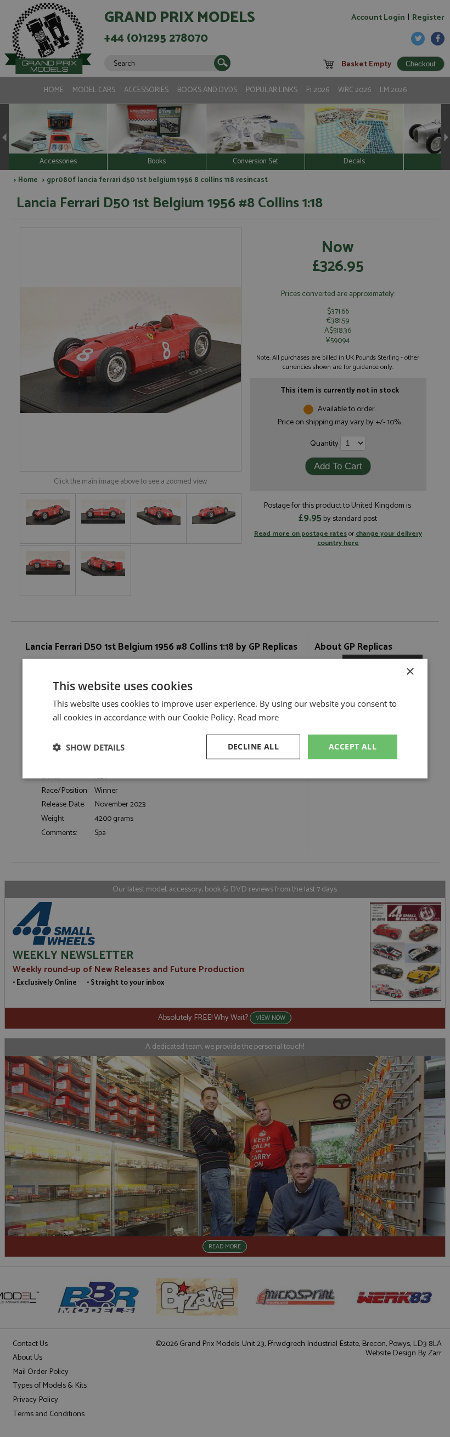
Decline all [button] (253, 746)
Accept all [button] (352, 746)
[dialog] (225, 718)
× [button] (410, 671)
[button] (89, 747)
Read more (258, 716)
